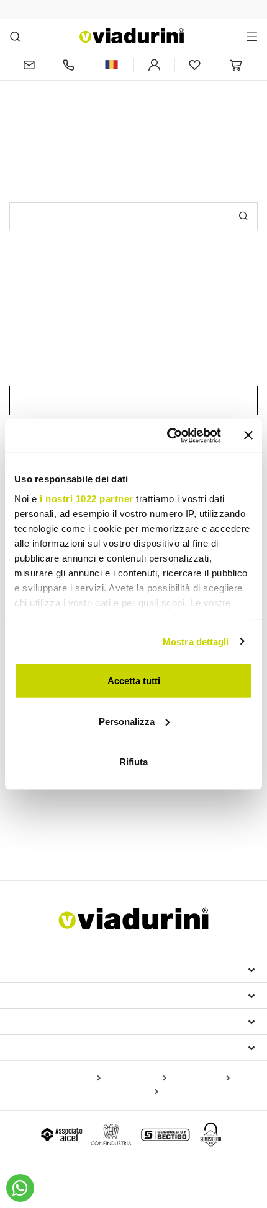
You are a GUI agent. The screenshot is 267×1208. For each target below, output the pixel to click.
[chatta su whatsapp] (20, 1188)
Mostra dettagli (196, 641)
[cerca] (15, 36)
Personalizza (127, 721)
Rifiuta (133, 762)
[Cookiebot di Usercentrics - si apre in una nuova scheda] (168, 435)
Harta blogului (200, 1078)
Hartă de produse (65, 1078)
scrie (172, 110)
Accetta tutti (133, 681)
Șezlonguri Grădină (48, 822)
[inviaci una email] (28, 65)
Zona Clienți (44, 1021)
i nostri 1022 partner (87, 498)
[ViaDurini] (131, 36)
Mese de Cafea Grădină (62, 840)
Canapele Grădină (195, 822)
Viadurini (35, 995)
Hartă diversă (130, 1092)
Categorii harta (136, 1078)
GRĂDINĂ (35, 800)
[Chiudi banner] (248, 435)
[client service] (68, 65)
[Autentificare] (154, 65)
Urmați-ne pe (45, 1047)
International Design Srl (81, 969)
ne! (197, 110)
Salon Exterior (123, 822)
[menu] (252, 36)
